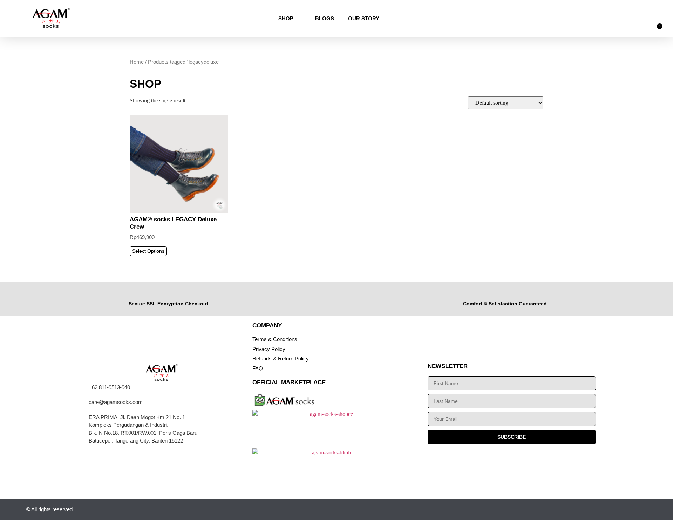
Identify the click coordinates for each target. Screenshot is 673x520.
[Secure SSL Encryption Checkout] (168, 293)
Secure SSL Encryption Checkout (168, 303)
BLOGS (324, 18)
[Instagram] (573, 509)
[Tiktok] (608, 509)
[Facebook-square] (625, 509)
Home (137, 62)
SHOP (285, 18)
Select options (148, 251)
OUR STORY (363, 18)
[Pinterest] (642, 509)
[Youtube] (590, 509)
